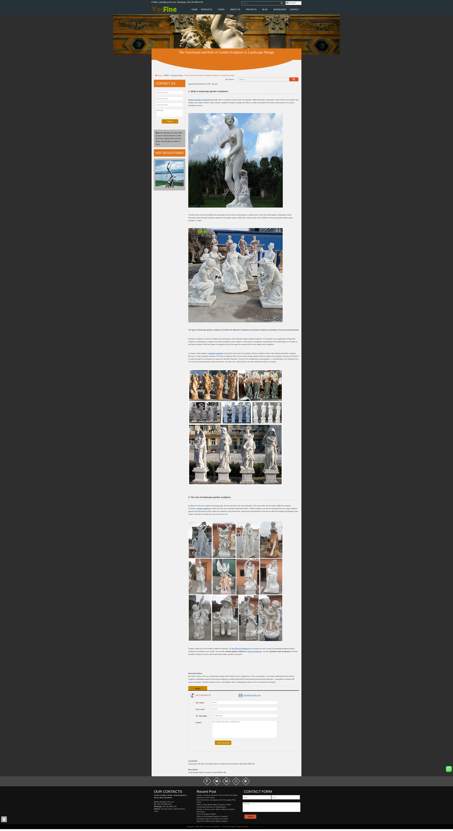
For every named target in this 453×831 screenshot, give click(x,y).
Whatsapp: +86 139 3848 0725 (190, 2)
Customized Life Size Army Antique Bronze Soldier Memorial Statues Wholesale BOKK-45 (221, 764)
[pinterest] (246, 781)
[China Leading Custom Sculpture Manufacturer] (164, 10)
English (292, 3)
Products (206, 9)
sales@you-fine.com (252, 695)
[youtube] (217, 781)
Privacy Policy (259, 826)
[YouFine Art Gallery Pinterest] (155, 815)
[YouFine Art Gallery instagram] (154, 815)
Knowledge (279, 9)
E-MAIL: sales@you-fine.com (164, 2)
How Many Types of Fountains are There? (212, 819)
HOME (194, 9)
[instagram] (236, 781)
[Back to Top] (4, 819)
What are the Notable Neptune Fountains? (212, 816)
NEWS (166, 75)
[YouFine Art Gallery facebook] (153, 815)
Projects (251, 9)
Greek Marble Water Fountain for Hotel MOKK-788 (207, 772)
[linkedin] (226, 781)
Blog (265, 9)
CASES (221, 9)
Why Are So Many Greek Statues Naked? (212, 821)
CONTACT (294, 9)
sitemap (251, 826)
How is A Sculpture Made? (206, 814)
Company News (176, 75)
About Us (235, 9)
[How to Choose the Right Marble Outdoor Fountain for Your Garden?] (169, 174)
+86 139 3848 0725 (164, 804)
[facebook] (207, 781)
